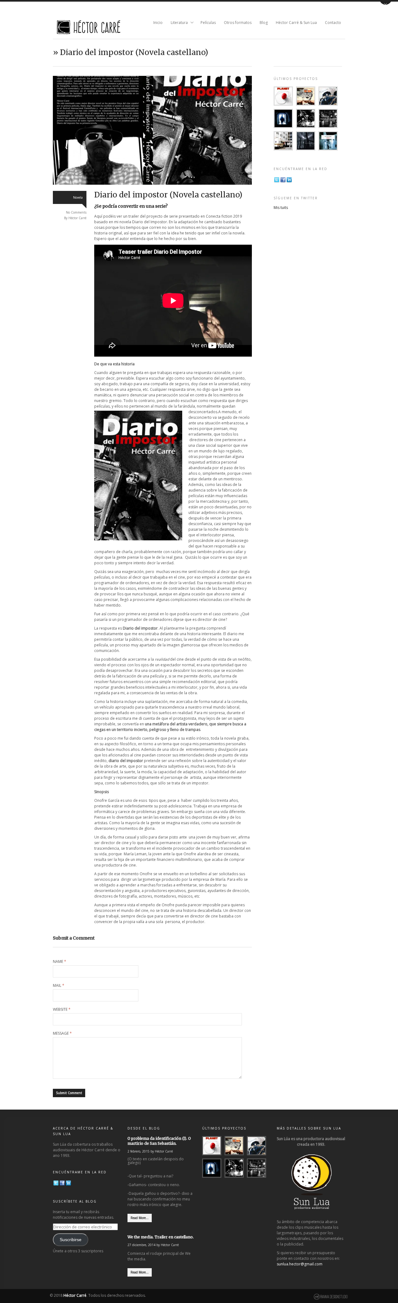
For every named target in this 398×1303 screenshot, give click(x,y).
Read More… (140, 1218)
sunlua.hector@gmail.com (299, 1264)
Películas (208, 22)
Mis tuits (281, 207)
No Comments (76, 212)
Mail (58, 985)
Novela (78, 197)
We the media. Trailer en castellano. (160, 1237)
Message (62, 1033)
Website (62, 1009)
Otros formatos (238, 22)
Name (59, 961)
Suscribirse (70, 1239)
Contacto (333, 22)
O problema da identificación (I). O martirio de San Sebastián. (159, 1141)
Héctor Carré (77, 218)
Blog (264, 22)
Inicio (158, 22)
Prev (61, 130)
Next (243, 130)
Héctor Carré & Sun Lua (296, 22)
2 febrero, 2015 (138, 1151)
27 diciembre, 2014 (141, 1245)
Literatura (177, 23)
